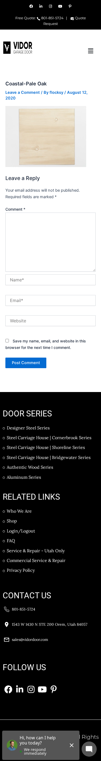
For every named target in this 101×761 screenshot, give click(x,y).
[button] (90, 51)
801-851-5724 (52, 18)
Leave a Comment (22, 92)
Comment (15, 209)
